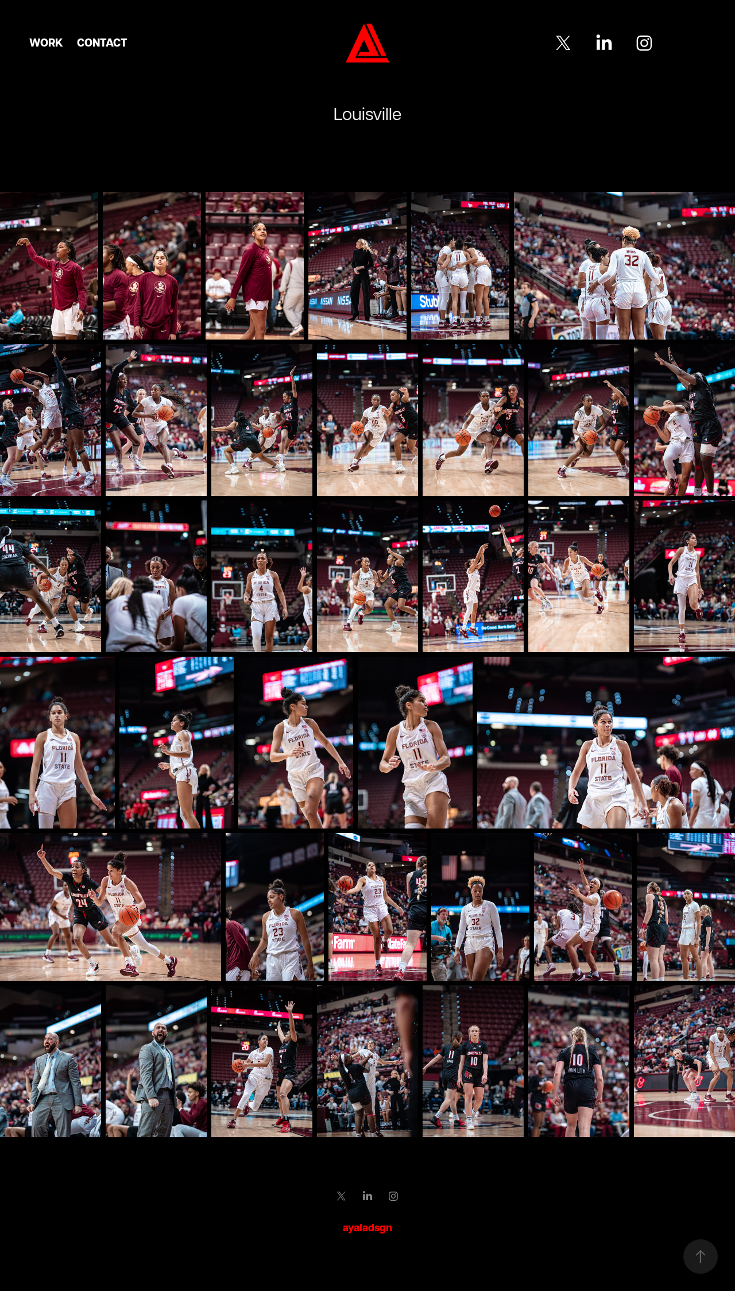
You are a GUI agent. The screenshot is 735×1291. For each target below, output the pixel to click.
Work (46, 42)
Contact (102, 42)
